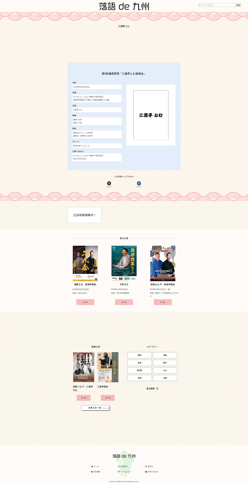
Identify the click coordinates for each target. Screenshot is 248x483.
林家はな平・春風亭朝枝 (163, 284)
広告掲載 (96, 472)
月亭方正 (124, 284)
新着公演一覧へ (96, 408)
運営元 (150, 466)
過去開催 (150, 388)
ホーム (96, 466)
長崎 (165, 355)
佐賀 (139, 363)
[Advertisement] (124, 44)
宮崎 (139, 378)
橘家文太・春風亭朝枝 (85, 284)
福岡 (139, 355)
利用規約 (124, 466)
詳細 (85, 302)
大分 (165, 370)
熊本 (165, 363)
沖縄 (165, 378)
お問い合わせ (152, 472)
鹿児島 (139, 370)
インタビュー (125, 472)
